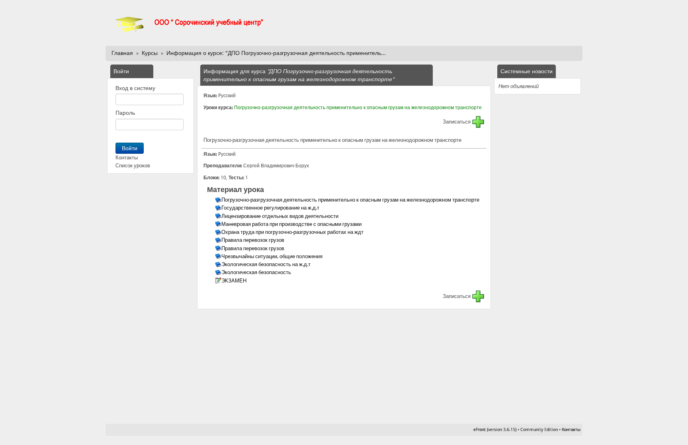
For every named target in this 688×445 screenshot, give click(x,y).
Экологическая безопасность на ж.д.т (266, 264)
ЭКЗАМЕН (234, 281)
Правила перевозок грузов (253, 240)
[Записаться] (478, 122)
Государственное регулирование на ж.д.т (271, 208)
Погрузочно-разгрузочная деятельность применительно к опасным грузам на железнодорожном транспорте (358, 107)
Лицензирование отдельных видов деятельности (280, 216)
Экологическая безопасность (256, 272)
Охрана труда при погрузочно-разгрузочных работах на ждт (293, 232)
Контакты (126, 158)
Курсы (150, 53)
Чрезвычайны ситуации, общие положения (272, 256)
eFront (479, 429)
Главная (122, 53)
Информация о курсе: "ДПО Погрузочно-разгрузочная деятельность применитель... (276, 53)
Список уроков (132, 166)
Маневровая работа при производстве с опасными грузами (292, 224)
